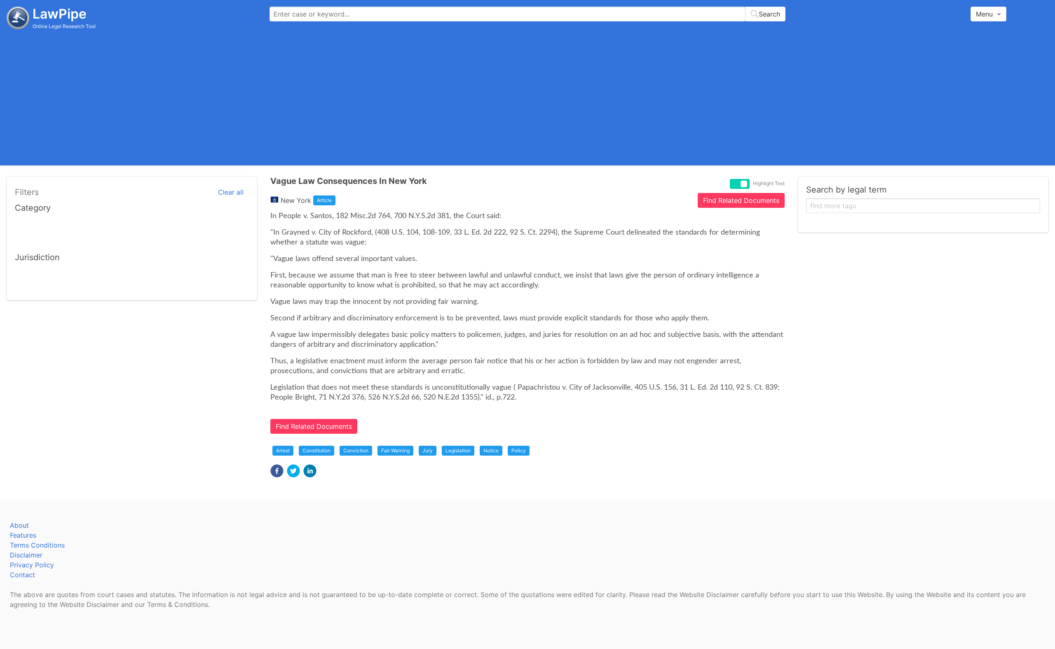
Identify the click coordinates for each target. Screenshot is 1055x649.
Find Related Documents (741, 200)
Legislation (458, 450)
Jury (427, 450)
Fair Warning (395, 450)
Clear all (231, 192)
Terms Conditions (37, 545)
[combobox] (527, 14)
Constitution (316, 450)
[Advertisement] (527, 97)
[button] (277, 470)
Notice (491, 450)
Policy (518, 450)
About (19, 525)
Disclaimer (26, 555)
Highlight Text (769, 183)
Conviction (355, 450)
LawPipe (60, 14)
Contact (22, 575)
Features (23, 535)
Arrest (283, 450)
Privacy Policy (32, 565)
